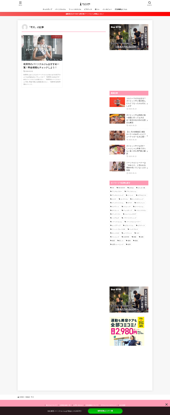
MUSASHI (121, 188)
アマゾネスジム (131, 191)
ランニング (115, 237)
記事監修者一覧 (65, 405)
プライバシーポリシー (108, 405)
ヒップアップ (116, 225)
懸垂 (134, 237)
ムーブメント (127, 233)
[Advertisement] (129, 70)
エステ (114, 199)
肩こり (121, 240)
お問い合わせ (78, 405)
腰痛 (129, 240)
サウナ (130, 203)
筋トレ (97, 9)
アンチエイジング (117, 195)
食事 (129, 244)
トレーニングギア (130, 214)
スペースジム (139, 206)
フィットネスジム (75, 9)
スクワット (115, 206)
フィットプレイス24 (118, 229)
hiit (113, 188)
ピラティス (88, 9)
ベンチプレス (133, 229)
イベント (130, 195)
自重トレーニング (117, 244)
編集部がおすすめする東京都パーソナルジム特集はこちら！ (85, 14)
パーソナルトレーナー (133, 222)
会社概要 (122, 405)
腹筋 (136, 240)
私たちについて (51, 405)
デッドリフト (116, 214)
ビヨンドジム (129, 225)
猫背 (113, 240)
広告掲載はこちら (121, 9)
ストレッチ (127, 206)
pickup (131, 188)
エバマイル (124, 199)
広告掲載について (92, 405)
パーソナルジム (60, 9)
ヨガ (137, 233)
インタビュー (107, 9)
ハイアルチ (115, 218)
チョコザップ (47, 9)
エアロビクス (142, 195)
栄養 (142, 237)
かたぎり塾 (141, 188)
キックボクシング (137, 199)
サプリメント (140, 203)
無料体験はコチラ (104, 411)
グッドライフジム (117, 203)
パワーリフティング (129, 218)
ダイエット (115, 210)
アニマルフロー (117, 191)
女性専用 (126, 237)
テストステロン (141, 210)
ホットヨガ (115, 233)
